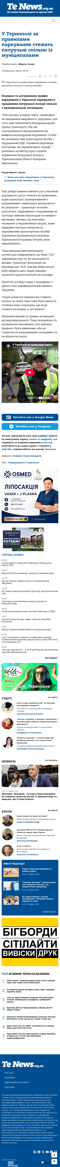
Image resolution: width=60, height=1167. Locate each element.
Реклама (9, 1087)
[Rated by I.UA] (50, 1163)
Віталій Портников (27, 855)
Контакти (9, 1078)
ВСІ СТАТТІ (53, 697)
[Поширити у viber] (50, 76)
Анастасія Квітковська (30, 714)
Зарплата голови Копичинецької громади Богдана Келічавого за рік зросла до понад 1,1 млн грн (31, 1018)
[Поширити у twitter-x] (45, 76)
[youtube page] (47, 1152)
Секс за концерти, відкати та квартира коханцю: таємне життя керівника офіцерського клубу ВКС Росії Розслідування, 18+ (30, 639)
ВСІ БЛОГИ (53, 810)
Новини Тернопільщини (27, 456)
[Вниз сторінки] (54, 1161)
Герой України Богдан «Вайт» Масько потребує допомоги (26, 620)
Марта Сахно (26, 64)
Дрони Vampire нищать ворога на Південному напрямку (25, 582)
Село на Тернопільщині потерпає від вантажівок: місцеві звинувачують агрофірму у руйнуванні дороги (30, 999)
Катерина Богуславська (30, 749)
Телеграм (50, 449)
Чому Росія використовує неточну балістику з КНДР (28, 611)
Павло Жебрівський (28, 822)
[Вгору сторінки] (54, 1155)
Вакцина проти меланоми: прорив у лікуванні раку (28, 573)
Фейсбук (7, 449)
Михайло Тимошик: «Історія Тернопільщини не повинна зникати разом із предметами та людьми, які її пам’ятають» (29, 796)
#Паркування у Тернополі (23, 462)
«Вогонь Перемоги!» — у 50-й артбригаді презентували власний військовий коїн (30, 651)
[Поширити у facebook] (39, 76)
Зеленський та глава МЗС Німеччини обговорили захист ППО (26, 564)
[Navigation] (53, 20)
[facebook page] (39, 1152)
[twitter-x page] (43, 1152)
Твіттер (47, 442)
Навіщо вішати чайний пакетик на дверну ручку (26, 629)
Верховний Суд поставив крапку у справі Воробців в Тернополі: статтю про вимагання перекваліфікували (31, 1036)
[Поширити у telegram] (55, 76)
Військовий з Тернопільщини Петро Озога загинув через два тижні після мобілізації (31, 981)
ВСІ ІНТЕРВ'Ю (51, 760)
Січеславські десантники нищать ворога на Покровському (24, 602)
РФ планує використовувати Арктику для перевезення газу (30, 592)
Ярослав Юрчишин (27, 841)
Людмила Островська (29, 733)
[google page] (34, 1152)
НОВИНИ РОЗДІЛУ (49, 912)
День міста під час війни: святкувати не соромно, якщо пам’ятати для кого (31, 1027)
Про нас (9, 1073)
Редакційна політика (16, 1082)
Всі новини (51, 658)
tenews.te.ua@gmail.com (43, 439)
